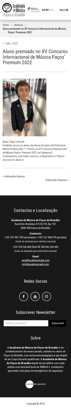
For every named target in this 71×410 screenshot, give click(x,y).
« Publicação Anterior (14, 176)
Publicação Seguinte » (56, 180)
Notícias (18, 25)
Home (6, 25)
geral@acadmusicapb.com (36, 260)
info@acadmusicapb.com (35, 264)
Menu (65, 11)
